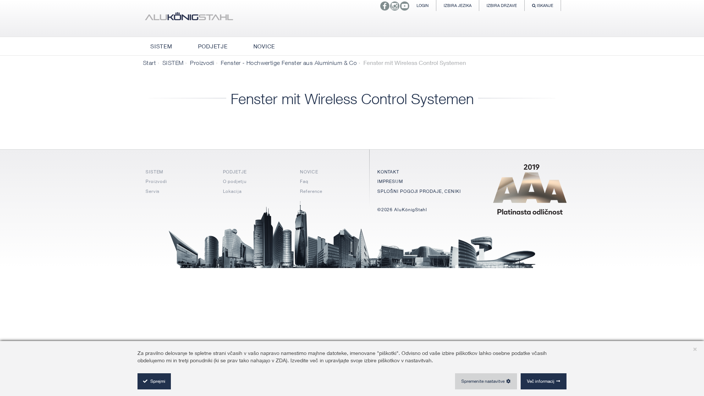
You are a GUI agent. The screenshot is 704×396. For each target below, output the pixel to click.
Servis (153, 191)
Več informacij (540, 381)
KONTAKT (388, 172)
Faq (304, 181)
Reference (311, 191)
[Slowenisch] (189, 18)
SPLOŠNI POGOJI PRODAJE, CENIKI (419, 191)
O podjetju (235, 181)
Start (149, 62)
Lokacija (232, 191)
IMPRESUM (390, 181)
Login (423, 5)
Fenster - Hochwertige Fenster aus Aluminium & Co (289, 62)
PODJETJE (235, 172)
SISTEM (172, 62)
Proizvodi (202, 62)
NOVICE (309, 172)
